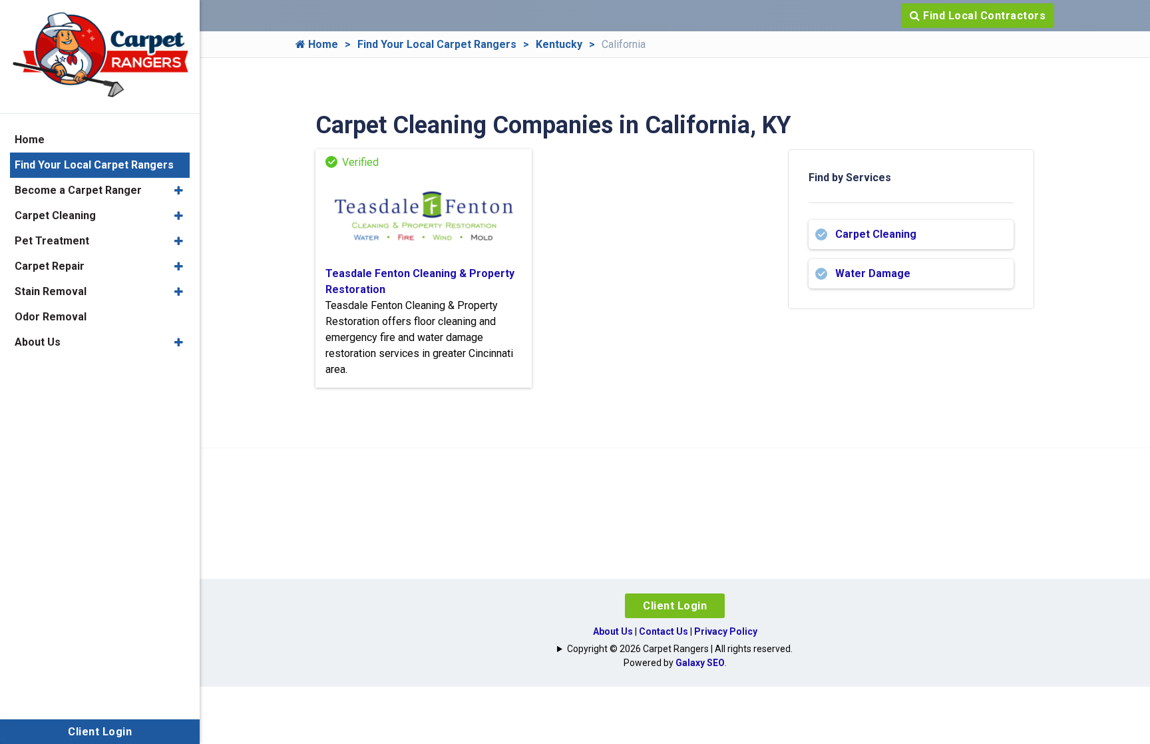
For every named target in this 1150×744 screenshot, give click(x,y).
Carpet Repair (50, 266)
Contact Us (663, 631)
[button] (179, 190)
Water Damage (872, 273)
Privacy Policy (725, 631)
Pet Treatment (52, 240)
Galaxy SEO (700, 662)
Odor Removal (51, 316)
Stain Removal (51, 291)
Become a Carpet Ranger (78, 190)
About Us (613, 631)
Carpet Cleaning (875, 234)
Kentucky (559, 44)
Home (321, 44)
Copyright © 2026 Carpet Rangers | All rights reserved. (680, 648)
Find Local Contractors (983, 15)
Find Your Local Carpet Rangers (436, 44)
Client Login (675, 605)
